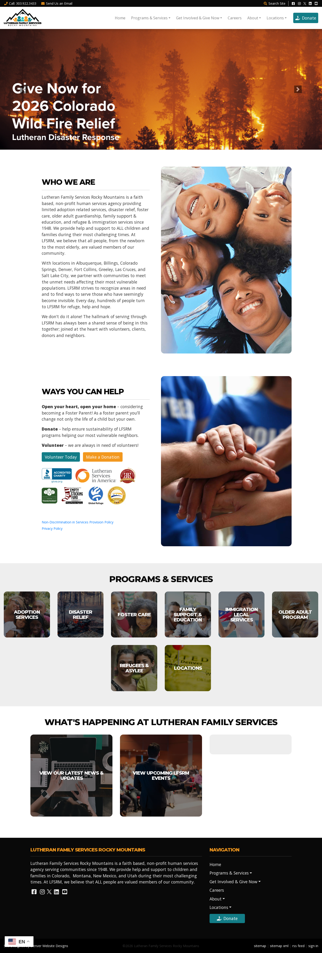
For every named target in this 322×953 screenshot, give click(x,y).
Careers (235, 18)
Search (276, 3)
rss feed (298, 946)
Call (22, 3)
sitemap (260, 946)
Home (120, 18)
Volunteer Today (61, 457)
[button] (24, 89)
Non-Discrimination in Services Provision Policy (77, 522)
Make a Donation (103, 457)
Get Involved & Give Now (197, 18)
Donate (309, 18)
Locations (275, 18)
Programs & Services (149, 18)
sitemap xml (279, 946)
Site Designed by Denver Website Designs (36, 946)
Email (59, 3)
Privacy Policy (52, 528)
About (252, 18)
